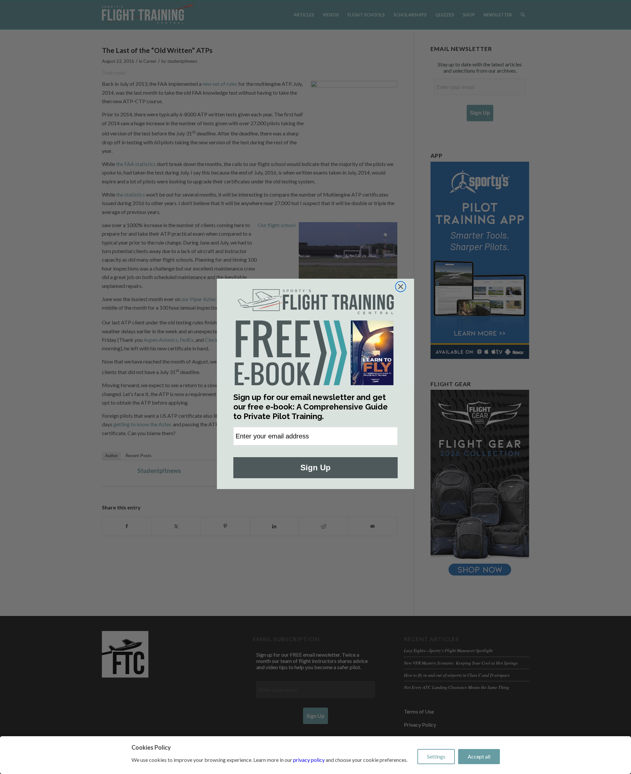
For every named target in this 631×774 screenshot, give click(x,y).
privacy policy (309, 760)
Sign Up (315, 467)
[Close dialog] (400, 286)
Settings (436, 756)
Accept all (479, 756)
